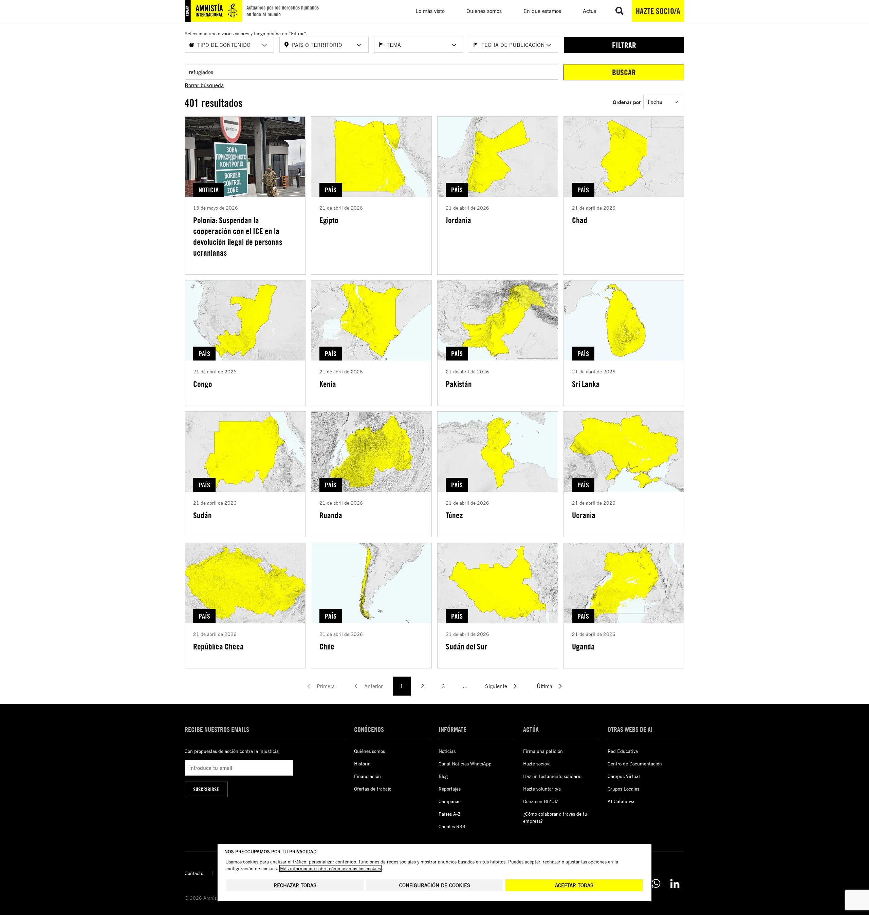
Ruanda (330, 515)
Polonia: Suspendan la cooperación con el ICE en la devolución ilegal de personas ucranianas (237, 236)
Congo (202, 384)
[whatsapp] (655, 883)
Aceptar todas (574, 885)
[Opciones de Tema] (454, 45)
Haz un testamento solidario (552, 776)
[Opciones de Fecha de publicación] (548, 45)
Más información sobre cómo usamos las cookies (330, 868)
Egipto (328, 220)
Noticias (447, 751)
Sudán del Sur (466, 646)
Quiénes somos (369, 751)
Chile (326, 646)
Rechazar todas (295, 885)
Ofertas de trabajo (372, 789)
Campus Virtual (624, 776)
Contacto (194, 873)
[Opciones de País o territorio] (359, 45)
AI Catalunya (621, 801)
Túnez (454, 515)
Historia (362, 763)
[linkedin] (674, 883)
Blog (443, 776)
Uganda (583, 646)
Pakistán (459, 384)
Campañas (449, 801)
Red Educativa (623, 751)
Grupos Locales (623, 789)
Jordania (458, 220)
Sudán (202, 515)
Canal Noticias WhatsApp (465, 763)
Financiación (367, 776)
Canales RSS (452, 826)
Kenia (327, 384)
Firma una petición (543, 751)
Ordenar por (627, 101)
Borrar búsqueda (204, 85)
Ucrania (583, 515)
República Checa (218, 646)
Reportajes (450, 789)
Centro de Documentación (635, 763)
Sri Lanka (586, 384)
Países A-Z (450, 814)
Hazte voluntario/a (542, 789)
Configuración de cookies (434, 885)
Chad (579, 220)
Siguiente (496, 686)
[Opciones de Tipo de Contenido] (264, 45)
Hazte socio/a (658, 11)
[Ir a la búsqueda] (619, 11)
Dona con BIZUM (541, 801)
